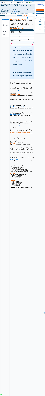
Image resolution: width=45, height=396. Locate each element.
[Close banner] (31, 0)
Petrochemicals (9, 4)
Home (1, 4)
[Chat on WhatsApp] (1, 394)
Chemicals (6, 4)
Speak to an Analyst (40, 13)
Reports (4, 4)
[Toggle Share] (44, 312)
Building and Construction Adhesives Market (15, 4)
